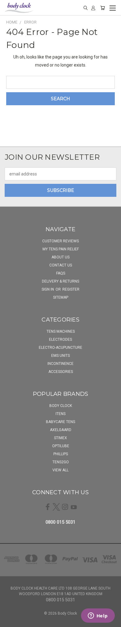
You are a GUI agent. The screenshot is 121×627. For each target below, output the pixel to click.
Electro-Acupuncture (60, 347)
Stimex (60, 438)
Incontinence (60, 363)
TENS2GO (60, 462)
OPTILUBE (60, 446)
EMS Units (60, 355)
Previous (9, 620)
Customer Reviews (60, 241)
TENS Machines (61, 331)
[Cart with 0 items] (102, 7)
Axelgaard (60, 430)
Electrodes (60, 339)
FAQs (60, 273)
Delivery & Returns (60, 281)
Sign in (48, 289)
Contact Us (60, 265)
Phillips (60, 454)
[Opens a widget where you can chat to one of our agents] (98, 616)
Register (70, 289)
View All (60, 470)
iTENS (60, 414)
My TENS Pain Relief (61, 249)
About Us (60, 257)
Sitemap (60, 297)
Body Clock (60, 406)
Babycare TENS (60, 422)
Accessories (60, 372)
